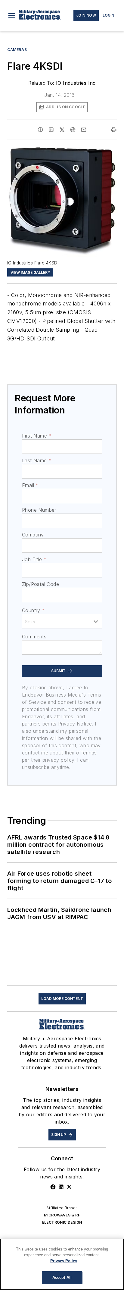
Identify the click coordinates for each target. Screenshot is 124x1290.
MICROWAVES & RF (62, 1215)
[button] (11, 15)
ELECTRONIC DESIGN (62, 1222)
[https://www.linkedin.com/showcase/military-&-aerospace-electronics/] (61, 1187)
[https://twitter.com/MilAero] (69, 1187)
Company (33, 535)
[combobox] (62, 621)
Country (33, 610)
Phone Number (39, 510)
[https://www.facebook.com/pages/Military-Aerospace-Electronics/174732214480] (53, 1187)
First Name (36, 436)
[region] (62, 1264)
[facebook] (40, 130)
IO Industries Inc (76, 83)
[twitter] (62, 130)
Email (30, 485)
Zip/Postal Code (40, 584)
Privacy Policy (63, 1261)
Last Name (36, 460)
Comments (34, 637)
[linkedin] (51, 130)
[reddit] (73, 130)
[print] (114, 130)
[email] (84, 130)
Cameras (17, 49)
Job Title (34, 559)
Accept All (62, 1277)
